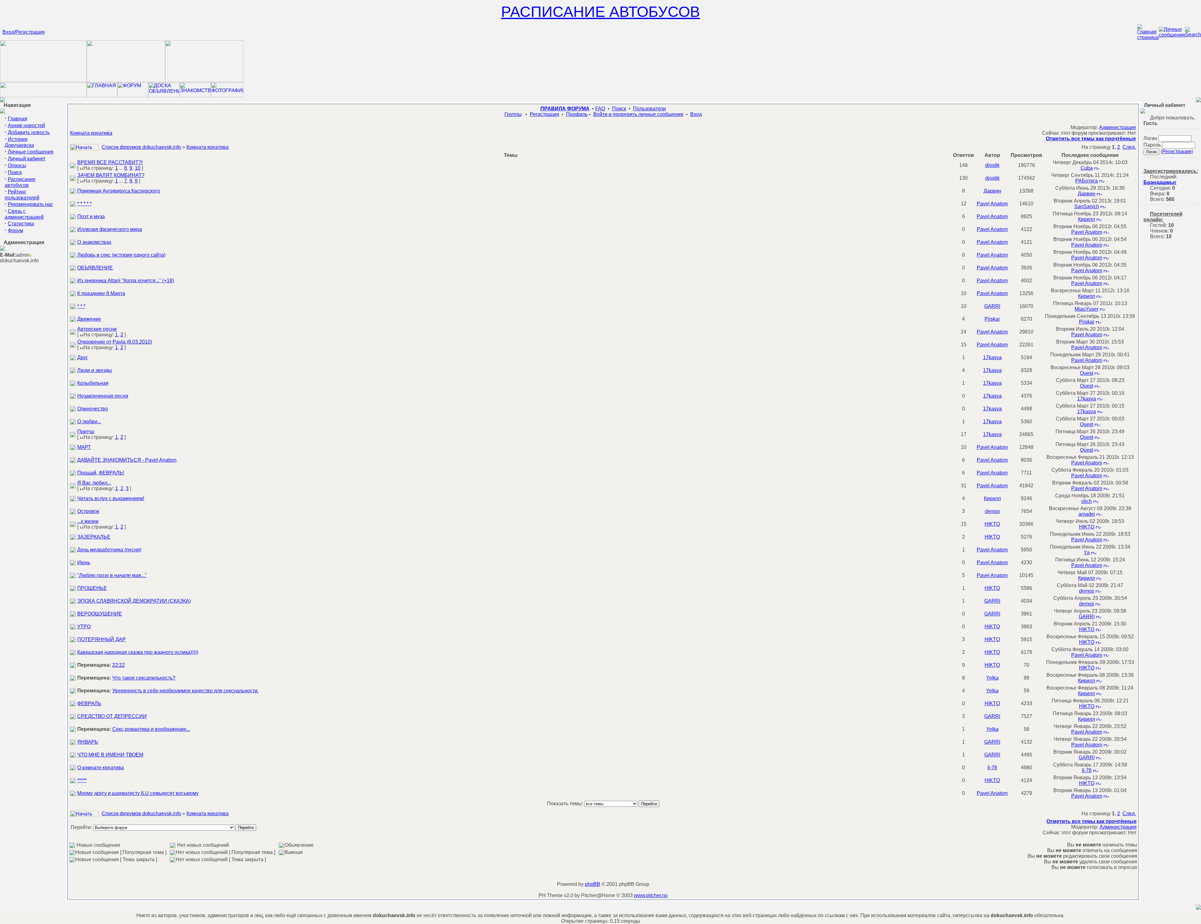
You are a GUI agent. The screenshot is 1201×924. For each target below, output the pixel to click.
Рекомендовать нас (30, 204)
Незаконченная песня (102, 396)
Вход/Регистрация (24, 32)
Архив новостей (26, 125)
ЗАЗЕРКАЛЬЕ (93, 537)
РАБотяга (1086, 180)
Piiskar (992, 319)
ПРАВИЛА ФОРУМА (565, 108)
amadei (1086, 514)
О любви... (89, 421)
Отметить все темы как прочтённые (1091, 138)
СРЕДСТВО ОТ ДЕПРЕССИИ (112, 716)
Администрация (1117, 127)
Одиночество (92, 408)
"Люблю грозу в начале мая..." (112, 575)
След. (1129, 147)
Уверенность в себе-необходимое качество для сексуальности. (185, 690)
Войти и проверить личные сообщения (638, 114)
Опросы (17, 165)
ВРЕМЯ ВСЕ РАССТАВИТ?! (110, 162)
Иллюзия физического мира (109, 229)
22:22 (118, 665)
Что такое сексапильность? (143, 677)
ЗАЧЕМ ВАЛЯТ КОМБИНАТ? (110, 175)
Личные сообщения (30, 151)
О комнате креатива (100, 767)
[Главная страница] (1148, 37)
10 (137, 168)
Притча (85, 431)
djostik (992, 165)
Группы (513, 114)
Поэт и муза (91, 216)
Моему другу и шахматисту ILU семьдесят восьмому (138, 793)
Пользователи (649, 108)
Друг (82, 357)
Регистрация (544, 114)
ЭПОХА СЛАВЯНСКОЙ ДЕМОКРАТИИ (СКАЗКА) (134, 601)
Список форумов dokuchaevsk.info (141, 147)
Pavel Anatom (992, 203)
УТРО (84, 626)
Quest (1086, 373)
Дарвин (992, 190)
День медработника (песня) (109, 549)
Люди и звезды (94, 370)
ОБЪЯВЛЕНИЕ (95, 267)
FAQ (600, 108)
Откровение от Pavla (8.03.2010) (114, 341)
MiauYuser (1086, 309)
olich (1086, 501)
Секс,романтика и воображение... (151, 729)
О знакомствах (94, 242)
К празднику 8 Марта (101, 293)
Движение (89, 319)
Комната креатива (91, 133)
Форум (15, 230)
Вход (696, 114)
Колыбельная (93, 383)
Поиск (15, 172)
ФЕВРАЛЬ (89, 703)
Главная (17, 118)
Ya (1087, 552)
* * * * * (84, 203)
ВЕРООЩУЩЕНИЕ (99, 613)
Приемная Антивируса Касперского (118, 190)
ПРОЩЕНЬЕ (92, 588)
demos (992, 511)
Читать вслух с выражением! (110, 498)
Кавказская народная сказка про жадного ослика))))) (137, 652)
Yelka (992, 677)
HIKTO (992, 524)
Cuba (1087, 168)
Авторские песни (97, 329)
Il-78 (992, 767)
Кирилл (1086, 219)
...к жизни (88, 521)
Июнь (83, 562)
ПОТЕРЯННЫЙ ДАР (101, 639)
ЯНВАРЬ (87, 742)
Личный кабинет (26, 158)
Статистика (21, 223)
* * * (81, 306)
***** (82, 780)
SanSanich (1086, 206)
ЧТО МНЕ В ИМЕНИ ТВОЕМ (110, 754)
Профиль (577, 114)
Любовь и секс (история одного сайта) (121, 255)
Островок (88, 511)
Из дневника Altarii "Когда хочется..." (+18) (125, 280)
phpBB (592, 884)
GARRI (992, 306)
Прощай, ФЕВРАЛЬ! (100, 472)
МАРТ (84, 447)
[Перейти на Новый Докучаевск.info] (43, 95)
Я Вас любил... (94, 482)
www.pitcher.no (651, 895)
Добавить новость (29, 132)
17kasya (992, 357)
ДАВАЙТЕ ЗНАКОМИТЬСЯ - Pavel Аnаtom (126, 460)
